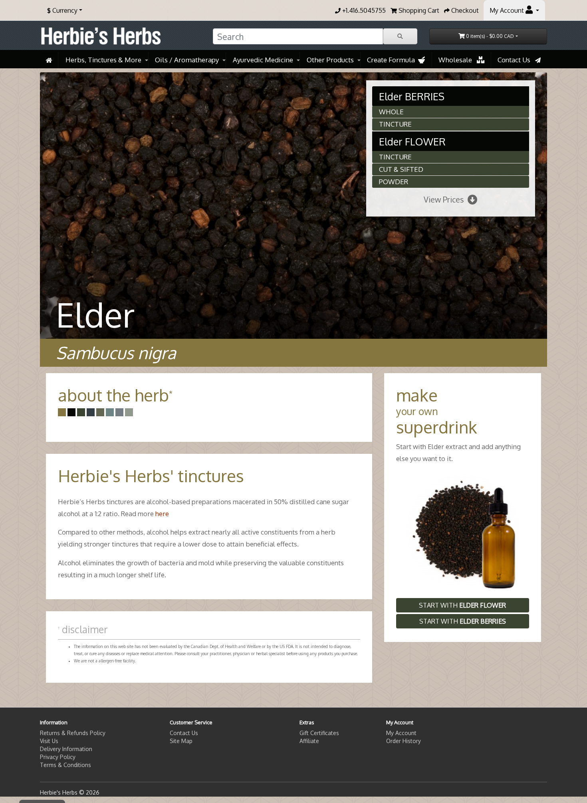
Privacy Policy (57, 756)
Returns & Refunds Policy (72, 732)
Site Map (181, 740)
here (162, 513)
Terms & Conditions (65, 764)
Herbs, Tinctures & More (103, 60)
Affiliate (309, 740)
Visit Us (49, 740)
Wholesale (457, 60)
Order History (403, 740)
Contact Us (516, 60)
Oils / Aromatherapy (187, 60)
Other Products (330, 60)
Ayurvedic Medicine (263, 60)
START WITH (462, 605)
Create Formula (392, 60)
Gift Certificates (319, 732)
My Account (401, 732)
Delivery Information (66, 748)
